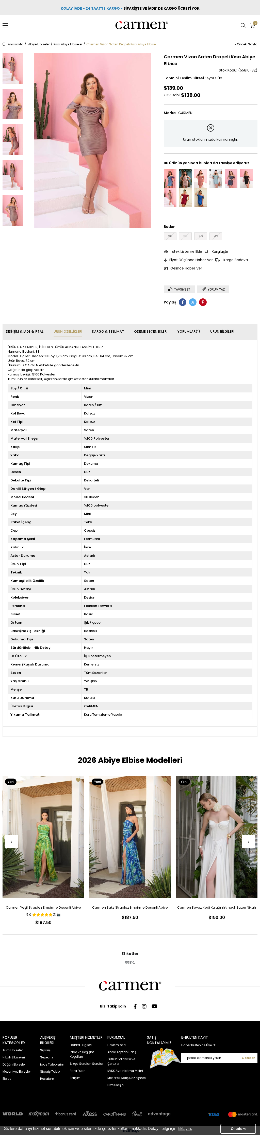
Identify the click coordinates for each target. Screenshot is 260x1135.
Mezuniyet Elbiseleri (17, 1071)
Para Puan (78, 1071)
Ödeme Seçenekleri (150, 331)
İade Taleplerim (52, 1064)
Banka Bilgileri (81, 1045)
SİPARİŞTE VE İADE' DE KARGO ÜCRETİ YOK (161, 8)
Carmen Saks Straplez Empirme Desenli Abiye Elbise (130, 908)
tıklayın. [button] (185, 1128)
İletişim (75, 1078)
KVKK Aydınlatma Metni (125, 1071)
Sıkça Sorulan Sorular (86, 1063)
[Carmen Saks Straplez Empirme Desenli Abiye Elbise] (130, 837)
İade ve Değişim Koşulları (82, 1054)
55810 (129, 962)
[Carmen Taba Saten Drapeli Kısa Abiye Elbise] (200, 178)
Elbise (7, 1078)
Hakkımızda (116, 1045)
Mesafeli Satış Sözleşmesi (127, 1078)
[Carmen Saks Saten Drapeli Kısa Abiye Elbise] (200, 197)
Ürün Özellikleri (68, 331)
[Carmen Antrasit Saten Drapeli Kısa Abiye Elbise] (231, 178)
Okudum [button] (238, 1129)
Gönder (248, 1057)
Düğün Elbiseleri (14, 1064)
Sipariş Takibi (50, 1071)
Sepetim (46, 1057)
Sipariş (45, 1050)
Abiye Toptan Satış (121, 1052)
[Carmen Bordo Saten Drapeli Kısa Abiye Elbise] (185, 197)
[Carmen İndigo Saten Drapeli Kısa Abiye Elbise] (170, 178)
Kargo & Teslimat (108, 331)
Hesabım (47, 1078)
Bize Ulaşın (115, 1085)
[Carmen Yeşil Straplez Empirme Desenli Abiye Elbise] (43, 837)
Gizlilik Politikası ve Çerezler (121, 1061)
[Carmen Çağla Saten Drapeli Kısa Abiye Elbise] (215, 178)
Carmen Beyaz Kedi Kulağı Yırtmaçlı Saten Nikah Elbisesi (216, 908)
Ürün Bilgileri (222, 331)
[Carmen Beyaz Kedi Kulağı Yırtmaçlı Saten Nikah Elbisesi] (216, 837)
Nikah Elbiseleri (14, 1057)
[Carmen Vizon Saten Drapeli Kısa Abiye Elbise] (170, 197)
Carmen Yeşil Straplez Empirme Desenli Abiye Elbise (43, 908)
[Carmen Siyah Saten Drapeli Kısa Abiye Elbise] (246, 178)
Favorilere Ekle (78, 780)
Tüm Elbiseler (13, 1050)
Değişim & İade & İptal (24, 331)
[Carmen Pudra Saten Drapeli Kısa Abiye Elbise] (185, 178)
